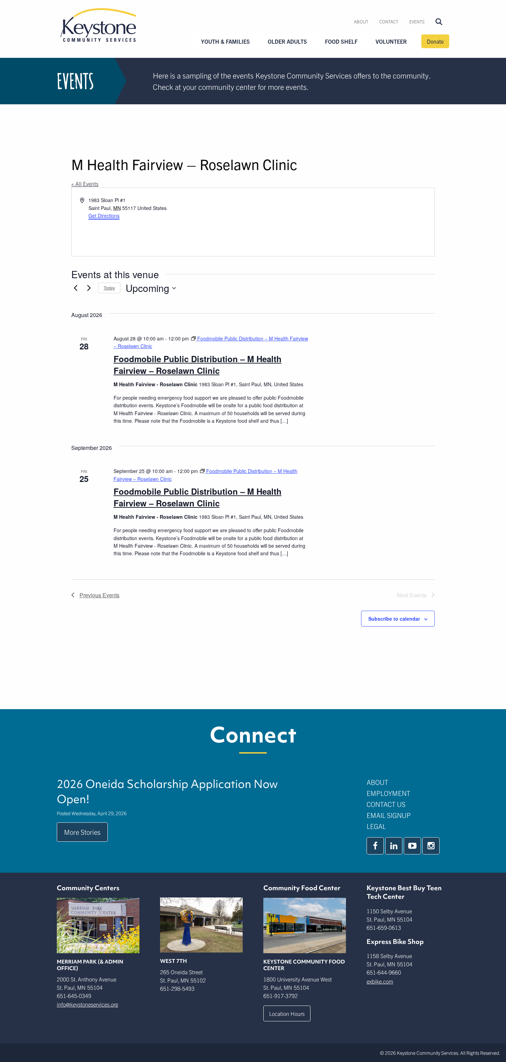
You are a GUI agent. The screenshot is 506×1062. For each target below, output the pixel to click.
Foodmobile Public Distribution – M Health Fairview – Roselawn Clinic (198, 364)
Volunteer (391, 41)
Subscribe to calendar (394, 618)
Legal (376, 826)
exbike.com (380, 981)
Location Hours (287, 1013)
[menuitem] (361, 21)
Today (109, 288)
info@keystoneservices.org (87, 1004)
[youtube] (412, 845)
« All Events (84, 183)
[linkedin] (393, 845)
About (361, 21)
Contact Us (386, 804)
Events (416, 21)
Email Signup (389, 815)
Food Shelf (341, 41)
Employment (388, 793)
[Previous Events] (75, 288)
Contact (388, 21)
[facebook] (375, 845)
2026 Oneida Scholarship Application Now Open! (167, 791)
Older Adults (287, 41)
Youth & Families (225, 41)
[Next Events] (89, 288)
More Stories (82, 832)
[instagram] (431, 845)
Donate (435, 41)
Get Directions (103, 215)
